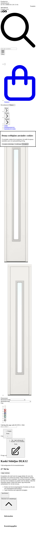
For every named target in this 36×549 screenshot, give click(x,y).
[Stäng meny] (14, 105)
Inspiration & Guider (10, 129)
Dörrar (6, 108)
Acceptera (25, 144)
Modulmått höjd (5, 401)
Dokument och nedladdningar (8, 498)
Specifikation (5, 493)
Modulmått (7, 519)
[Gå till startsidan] (18, 61)
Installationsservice (9, 127)
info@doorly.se (5, 3)
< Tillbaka (10, 105)
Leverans (8, 521)
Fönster (7, 113)
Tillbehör (7, 119)
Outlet (6, 125)
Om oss (12, 519)
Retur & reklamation (17, 521)
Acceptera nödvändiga (8, 144)
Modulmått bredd (5, 399)
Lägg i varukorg (5, 473)
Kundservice (4, 1)
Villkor (16, 519)
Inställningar (18, 144)
